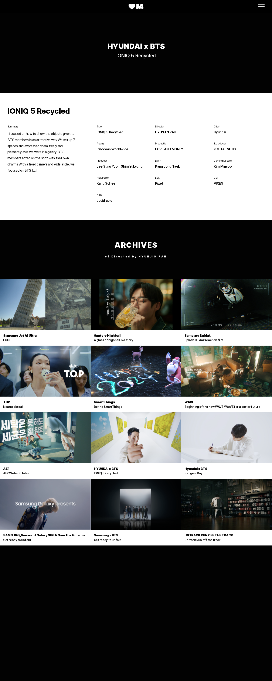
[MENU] (261, 6)
